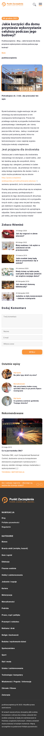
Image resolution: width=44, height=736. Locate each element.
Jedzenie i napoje (9, 582)
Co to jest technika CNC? (12, 451)
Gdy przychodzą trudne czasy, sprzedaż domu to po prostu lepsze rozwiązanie (27, 388)
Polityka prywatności (10, 522)
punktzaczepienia (9, 58)
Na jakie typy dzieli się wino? (25, 375)
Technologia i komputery (12, 675)
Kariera (5, 588)
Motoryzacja (7, 595)
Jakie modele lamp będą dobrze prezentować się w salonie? (27, 260)
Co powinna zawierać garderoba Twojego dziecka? (26, 402)
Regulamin (6, 527)
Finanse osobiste (9, 568)
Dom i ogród (7, 555)
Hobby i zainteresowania (12, 575)
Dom (4, 53)
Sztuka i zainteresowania (12, 668)
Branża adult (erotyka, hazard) (15, 548)
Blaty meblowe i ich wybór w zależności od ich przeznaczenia (28, 247)
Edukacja (5, 562)
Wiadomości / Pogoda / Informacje (16, 682)
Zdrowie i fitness (9, 688)
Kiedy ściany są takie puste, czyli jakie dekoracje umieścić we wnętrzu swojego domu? (28, 273)
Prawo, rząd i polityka (11, 615)
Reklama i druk (8, 628)
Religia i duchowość (10, 635)
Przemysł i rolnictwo (10, 622)
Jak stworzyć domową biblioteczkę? (25, 285)
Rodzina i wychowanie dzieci (14, 642)
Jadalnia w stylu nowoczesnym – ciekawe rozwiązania (29, 297)
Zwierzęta (6, 695)
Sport (4, 655)
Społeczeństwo (8, 648)
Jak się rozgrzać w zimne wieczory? (27, 235)
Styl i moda (6, 662)
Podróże (5, 608)
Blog (4, 518)
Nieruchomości (8, 602)
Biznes (4, 542)
